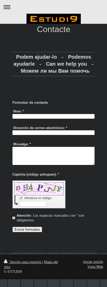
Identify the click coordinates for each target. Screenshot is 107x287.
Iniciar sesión (93, 262)
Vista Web (95, 267)
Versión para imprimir (25, 262)
